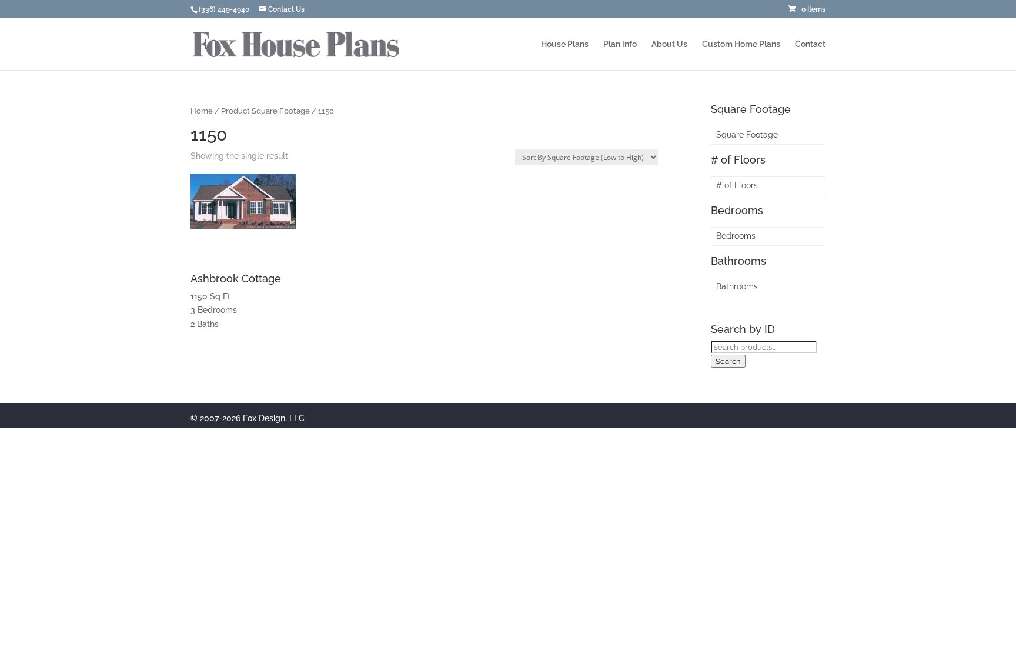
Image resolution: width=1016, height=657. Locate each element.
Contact (810, 44)
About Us (669, 44)
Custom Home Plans (741, 44)
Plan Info (620, 44)
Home (201, 110)
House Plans (565, 44)
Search (728, 361)
